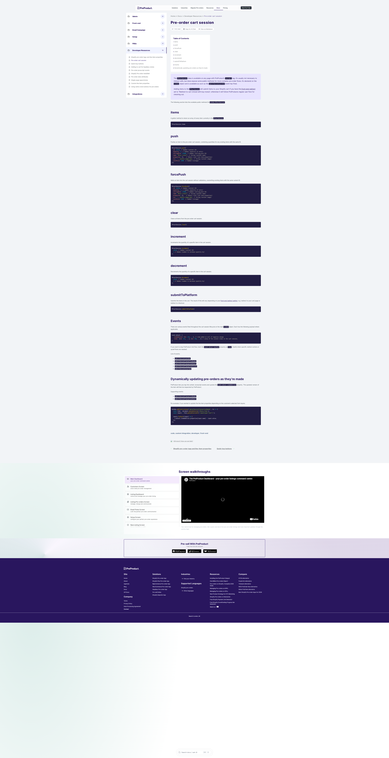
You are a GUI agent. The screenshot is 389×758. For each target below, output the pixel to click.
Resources (210, 8)
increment (178, 55)
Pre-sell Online (156, 592)
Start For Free (246, 8)
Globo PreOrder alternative (247, 589)
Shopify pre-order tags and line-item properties (192, 449)
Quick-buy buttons (224, 449)
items (176, 42)
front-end (204, 433)
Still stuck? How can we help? (183, 441)
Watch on (213, 607)
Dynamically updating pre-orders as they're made (191, 68)
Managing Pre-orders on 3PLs (219, 591)
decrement (178, 58)
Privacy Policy (128, 603)
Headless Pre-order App (159, 589)
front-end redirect (248, 89)
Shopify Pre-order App (159, 578)
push (176, 45)
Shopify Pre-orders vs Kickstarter (220, 597)
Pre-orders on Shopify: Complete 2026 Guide (222, 584)
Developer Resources (193, 16)
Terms (126, 601)
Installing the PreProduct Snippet (220, 578)
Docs (218, 8)
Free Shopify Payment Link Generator (221, 599)
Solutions (175, 8)
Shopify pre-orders (187, 587)
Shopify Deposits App (159, 595)
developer (195, 433)
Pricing (225, 8)
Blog (125, 586)
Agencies (126, 584)
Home (173, 16)
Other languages (189, 591)
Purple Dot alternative (245, 581)
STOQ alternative (244, 578)
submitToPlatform (180, 61)
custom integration (183, 433)
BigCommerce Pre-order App (161, 584)
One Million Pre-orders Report (219, 581)
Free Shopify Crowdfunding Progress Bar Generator (222, 603)
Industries (184, 8)
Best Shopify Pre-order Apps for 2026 (250, 592)
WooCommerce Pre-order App (161, 586)
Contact (126, 609)
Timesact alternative (245, 584)
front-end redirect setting (229, 301)
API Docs (126, 592)
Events (177, 65)
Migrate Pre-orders (197, 8)
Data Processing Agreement (132, 606)
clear (176, 51)
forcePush (178, 48)
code (173, 433)
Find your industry (189, 578)
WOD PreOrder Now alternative (248, 586)
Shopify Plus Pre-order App (160, 581)
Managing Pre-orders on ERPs (219, 588)
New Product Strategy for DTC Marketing (222, 594)
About (126, 581)
